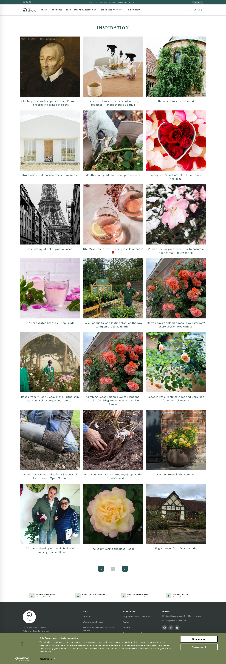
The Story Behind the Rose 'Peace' (113, 549)
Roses (44, 10)
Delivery (126, 627)
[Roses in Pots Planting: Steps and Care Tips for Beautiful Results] (176, 362)
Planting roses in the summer (176, 474)
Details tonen (45, 659)
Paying (126, 622)
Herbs (68, 10)
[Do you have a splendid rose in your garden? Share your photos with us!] (176, 288)
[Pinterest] (30, 2)
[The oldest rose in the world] (176, 67)
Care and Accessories (85, 10)
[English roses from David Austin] (176, 514)
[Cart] (200, 10)
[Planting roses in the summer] (176, 440)
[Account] (195, 10)
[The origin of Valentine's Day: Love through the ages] (176, 140)
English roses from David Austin (176, 548)
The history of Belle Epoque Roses (50, 249)
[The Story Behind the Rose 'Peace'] (113, 514)
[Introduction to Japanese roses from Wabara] (50, 140)
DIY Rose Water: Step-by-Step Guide (50, 323)
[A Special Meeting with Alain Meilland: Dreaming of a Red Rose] (50, 514)
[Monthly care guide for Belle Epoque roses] (113, 140)
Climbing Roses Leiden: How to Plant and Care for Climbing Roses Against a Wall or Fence (113, 400)
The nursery (134, 10)
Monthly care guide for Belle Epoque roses (113, 175)
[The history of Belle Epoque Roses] (50, 214)
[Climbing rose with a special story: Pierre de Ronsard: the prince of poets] (50, 67)
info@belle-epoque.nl (175, 620)
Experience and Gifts (112, 10)
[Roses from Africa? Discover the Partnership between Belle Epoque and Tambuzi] (50, 362)
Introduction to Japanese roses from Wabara (50, 175)
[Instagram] (24, 2)
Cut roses (57, 10)
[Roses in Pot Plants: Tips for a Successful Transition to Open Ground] (50, 440)
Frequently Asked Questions (136, 616)
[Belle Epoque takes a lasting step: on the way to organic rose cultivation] (113, 288)
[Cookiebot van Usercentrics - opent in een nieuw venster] (22, 659)
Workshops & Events (93, 622)
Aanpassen (197, 647)
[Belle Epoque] (29, 10)
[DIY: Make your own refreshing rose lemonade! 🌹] (113, 214)
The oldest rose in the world (176, 101)
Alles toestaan (199, 639)
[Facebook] (27, 2)
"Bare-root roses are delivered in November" (111, 2)
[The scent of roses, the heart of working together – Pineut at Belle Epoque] (113, 67)
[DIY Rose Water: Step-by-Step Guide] (50, 288)
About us (87, 616)
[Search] (189, 10)
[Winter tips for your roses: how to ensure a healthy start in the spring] (176, 214)
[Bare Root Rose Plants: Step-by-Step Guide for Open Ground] (113, 440)
